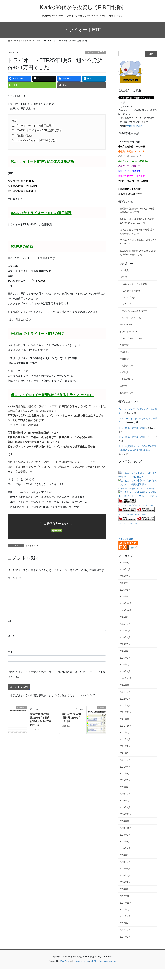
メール (11, 636)
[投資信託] (96, 717)
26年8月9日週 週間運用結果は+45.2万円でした (138, 242)
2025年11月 (125, 603)
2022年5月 (125, 698)
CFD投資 (124, 270)
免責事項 (124, 345)
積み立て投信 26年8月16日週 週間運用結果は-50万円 (137, 231)
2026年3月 (125, 576)
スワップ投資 (128, 297)
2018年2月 (125, 882)
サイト (11, 651)
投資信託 (124, 352)
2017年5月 (125, 936)
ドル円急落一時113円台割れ (132, 428)
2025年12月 (126, 596)
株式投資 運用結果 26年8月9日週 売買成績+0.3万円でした (138, 252)
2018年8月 (125, 841)
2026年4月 (125, 569)
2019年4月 (125, 787)
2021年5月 (125, 760)
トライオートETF (95, 52)
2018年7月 (125, 848)
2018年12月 (126, 814)
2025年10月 (126, 610)
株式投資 (124, 372)
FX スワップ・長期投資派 (145, 489)
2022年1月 (125, 705)
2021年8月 (125, 739)
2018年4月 (125, 868)
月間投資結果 (126, 365)
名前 (10, 620)
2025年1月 (125, 671)
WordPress (64, 961)
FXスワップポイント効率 (134, 284)
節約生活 (124, 386)
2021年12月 (126, 712)
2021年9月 (125, 732)
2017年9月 (125, 909)
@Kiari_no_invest (134, 126)
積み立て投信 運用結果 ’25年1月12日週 (71, 718)
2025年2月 (125, 664)
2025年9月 (125, 617)
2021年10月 (126, 726)
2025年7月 (125, 630)
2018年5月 (125, 862)
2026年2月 (125, 583)
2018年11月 (125, 821)
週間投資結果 (126, 392)
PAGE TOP (158, 938)
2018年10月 (126, 828)
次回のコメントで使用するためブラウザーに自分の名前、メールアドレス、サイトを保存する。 (57, 674)
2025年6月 (125, 637)
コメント (14, 578)
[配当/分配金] (17, 717)
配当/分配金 (128, 379)
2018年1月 (125, 889)
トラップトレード (123, 523)
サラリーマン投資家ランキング (129, 514)
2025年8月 (125, 624)
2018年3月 (125, 875)
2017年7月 (125, 923)
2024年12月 (126, 678)
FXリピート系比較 (131, 290)
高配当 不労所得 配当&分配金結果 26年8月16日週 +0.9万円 (137, 221)
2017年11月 (125, 902)
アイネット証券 (125, 538)
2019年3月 (125, 794)
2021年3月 (125, 773)
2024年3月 (125, 692)
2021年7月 (125, 746)
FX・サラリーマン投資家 (144, 505)
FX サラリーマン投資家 (127, 489)
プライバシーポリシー (131, 338)
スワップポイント (134, 523)
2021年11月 (125, 719)
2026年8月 (125, 562)
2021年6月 (125, 753)
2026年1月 (125, 589)
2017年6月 (125, 930)
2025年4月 (125, 651)
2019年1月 (125, 807)
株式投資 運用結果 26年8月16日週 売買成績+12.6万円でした (137, 210)
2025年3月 (125, 658)
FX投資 (123, 277)
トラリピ (126, 304)
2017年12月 (126, 896)
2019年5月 (125, 780)
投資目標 (124, 358)
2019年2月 (125, 800)
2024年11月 (125, 685)
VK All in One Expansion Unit (103, 961)
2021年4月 (125, 766)
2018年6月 (125, 855)
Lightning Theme (81, 961)
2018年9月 (125, 834)
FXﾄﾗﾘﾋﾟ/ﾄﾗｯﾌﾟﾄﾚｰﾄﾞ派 (126, 505)
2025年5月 (125, 644)
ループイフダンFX (131, 318)
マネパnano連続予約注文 (134, 311)
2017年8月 (125, 916)
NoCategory (126, 324)
